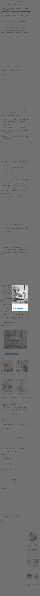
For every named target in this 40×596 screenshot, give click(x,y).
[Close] (27, 286)
